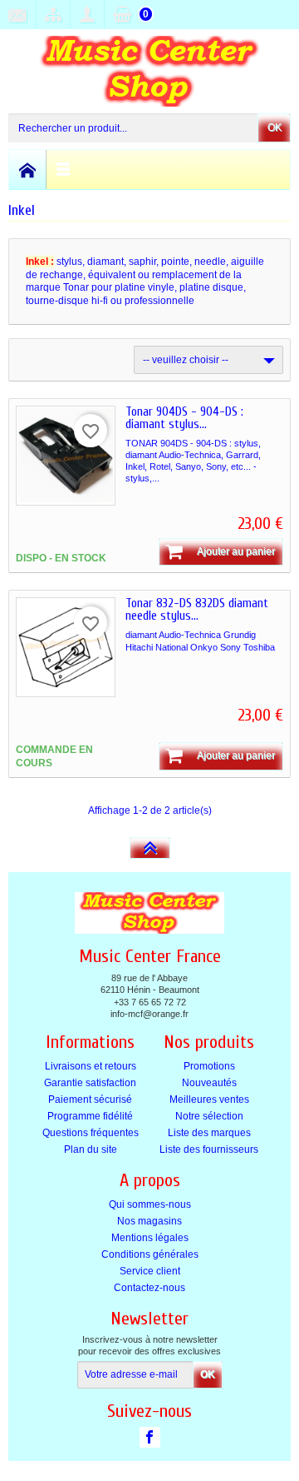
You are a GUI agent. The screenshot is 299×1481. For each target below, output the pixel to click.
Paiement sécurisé (90, 1099)
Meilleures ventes (209, 1099)
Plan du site (90, 1149)
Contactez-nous (149, 1288)
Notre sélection (209, 1116)
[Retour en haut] (150, 848)
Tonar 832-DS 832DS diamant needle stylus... (196, 609)
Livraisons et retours (90, 1066)
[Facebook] (150, 1437)
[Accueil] (28, 169)
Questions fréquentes (90, 1133)
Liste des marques (209, 1133)
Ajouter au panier (236, 551)
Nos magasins (149, 1221)
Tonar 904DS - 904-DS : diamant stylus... (184, 418)
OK (274, 127)
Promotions (209, 1066)
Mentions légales (150, 1238)
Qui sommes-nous (150, 1204)
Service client (150, 1271)
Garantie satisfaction (90, 1083)
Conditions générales (150, 1254)
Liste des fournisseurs (208, 1149)
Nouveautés (209, 1083)
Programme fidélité (90, 1116)
